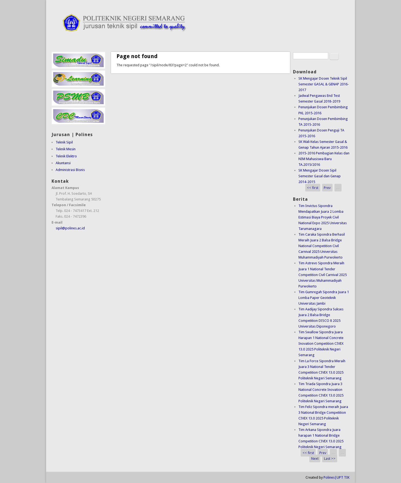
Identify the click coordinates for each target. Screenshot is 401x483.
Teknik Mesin (66, 149)
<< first (312, 187)
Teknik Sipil (64, 142)
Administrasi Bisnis (70, 170)
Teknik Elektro (66, 156)
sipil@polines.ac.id (70, 228)
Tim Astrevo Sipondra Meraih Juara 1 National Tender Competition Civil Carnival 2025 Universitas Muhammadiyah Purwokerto (322, 274)
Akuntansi (63, 163)
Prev (327, 187)
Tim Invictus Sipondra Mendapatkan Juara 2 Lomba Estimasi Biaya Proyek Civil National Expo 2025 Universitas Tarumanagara (322, 217)
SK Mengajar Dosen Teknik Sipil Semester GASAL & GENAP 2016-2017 (323, 84)
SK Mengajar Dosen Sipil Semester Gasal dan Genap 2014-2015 (319, 176)
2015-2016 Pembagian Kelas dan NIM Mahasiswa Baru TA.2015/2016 (323, 159)
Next (315, 459)
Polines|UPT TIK (336, 477)
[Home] (200, 38)
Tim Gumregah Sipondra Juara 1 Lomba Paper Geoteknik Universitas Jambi (323, 297)
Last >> (330, 459)
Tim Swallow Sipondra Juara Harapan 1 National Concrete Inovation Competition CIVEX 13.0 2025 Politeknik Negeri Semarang (320, 343)
